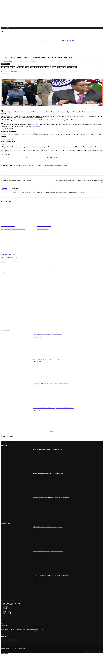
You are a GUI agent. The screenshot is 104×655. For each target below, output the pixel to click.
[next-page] (4, 262)
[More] (44, 74)
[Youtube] (102, 28)
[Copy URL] (39, 75)
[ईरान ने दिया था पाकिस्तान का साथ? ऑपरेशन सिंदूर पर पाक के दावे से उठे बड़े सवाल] (16, 369)
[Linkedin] (28, 75)
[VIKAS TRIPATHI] (1, 71)
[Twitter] (99, 28)
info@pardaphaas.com (11, 634)
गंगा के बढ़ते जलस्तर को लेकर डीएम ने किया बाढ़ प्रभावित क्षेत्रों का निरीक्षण (13, 229)
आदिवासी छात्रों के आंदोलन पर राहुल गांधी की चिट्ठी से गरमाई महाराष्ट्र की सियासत (47, 334)
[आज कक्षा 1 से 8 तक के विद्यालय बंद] (54, 214)
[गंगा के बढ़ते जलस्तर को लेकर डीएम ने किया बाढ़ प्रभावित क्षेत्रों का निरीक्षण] (18, 214)
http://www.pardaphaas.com (16, 190)
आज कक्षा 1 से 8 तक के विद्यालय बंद (42, 229)
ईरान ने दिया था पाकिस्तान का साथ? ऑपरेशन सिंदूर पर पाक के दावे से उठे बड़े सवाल (47, 359)
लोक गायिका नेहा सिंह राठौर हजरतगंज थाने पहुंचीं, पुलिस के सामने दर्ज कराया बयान (16, 180)
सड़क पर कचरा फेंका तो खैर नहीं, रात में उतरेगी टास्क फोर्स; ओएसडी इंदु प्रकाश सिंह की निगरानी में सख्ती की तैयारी (53, 408)
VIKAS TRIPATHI (7, 71)
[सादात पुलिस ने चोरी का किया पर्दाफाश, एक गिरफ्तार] (18, 243)
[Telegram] (34, 75)
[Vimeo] (100, 28)
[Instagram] (97, 28)
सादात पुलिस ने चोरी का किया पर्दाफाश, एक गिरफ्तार (9, 257)
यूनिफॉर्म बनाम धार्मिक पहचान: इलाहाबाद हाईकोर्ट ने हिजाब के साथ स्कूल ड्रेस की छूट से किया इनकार (50, 383)
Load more (52, 431)
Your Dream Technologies (98, 651)
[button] (101, 58)
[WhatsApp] (23, 75)
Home (2, 61)
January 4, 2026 (11, 128)
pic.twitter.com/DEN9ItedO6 (33, 126)
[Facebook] (95, 28)
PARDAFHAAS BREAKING (8, 61)
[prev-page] (2, 262)
